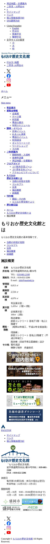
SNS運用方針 (13, 21)
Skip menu (6, 103)
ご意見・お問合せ (15, 6)
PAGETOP (6, 430)
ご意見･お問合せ (15, 65)
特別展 (15, 119)
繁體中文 (16, 37)
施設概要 (16, 190)
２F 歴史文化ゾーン (22, 169)
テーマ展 (16, 116)
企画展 (15, 113)
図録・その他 (19, 199)
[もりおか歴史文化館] (15, 57)
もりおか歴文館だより (23, 202)
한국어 (15, 31)
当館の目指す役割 (21, 181)
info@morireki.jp (26, 280)
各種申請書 (17, 158)
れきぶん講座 (19, 134)
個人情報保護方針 (15, 18)
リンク (10, 15)
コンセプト (17, 184)
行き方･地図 (13, 62)
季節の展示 (17, 122)
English (15, 28)
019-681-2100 (23, 274)
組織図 (15, 193)
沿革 (14, 187)
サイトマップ (13, 12)
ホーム (4, 91)
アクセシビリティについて (25, 172)
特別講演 (16, 140)
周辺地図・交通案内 (17, 3)
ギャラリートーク (21, 143)
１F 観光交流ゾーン (22, 166)
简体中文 (16, 34)
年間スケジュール (21, 125)
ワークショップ (20, 146)
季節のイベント (20, 137)
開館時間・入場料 (21, 155)
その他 (15, 149)
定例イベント (19, 131)
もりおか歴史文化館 (23, 539)
